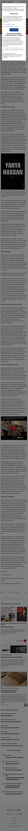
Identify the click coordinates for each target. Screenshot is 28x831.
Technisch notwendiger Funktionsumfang (14, 49)
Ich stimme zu (14, 29)
